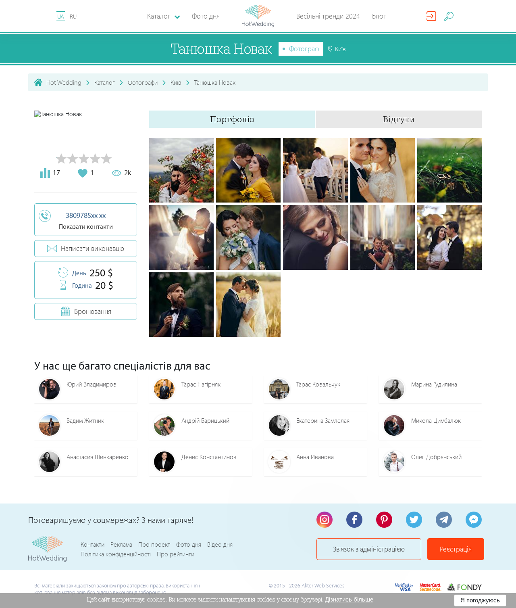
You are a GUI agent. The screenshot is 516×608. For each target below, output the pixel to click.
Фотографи (143, 82)
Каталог (104, 82)
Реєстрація (456, 549)
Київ (176, 82)
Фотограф (304, 48)
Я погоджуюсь (480, 600)
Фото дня (206, 16)
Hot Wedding (63, 82)
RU (73, 16)
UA (60, 16)
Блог (379, 16)
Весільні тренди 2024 (328, 16)
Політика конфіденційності (116, 554)
